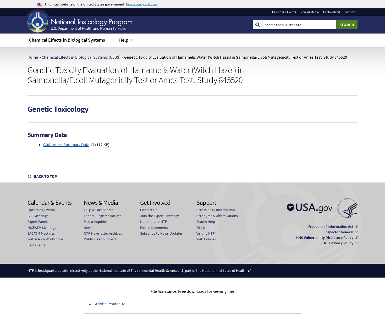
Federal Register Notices (102, 215)
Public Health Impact (100, 239)
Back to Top (45, 176)
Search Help (205, 221)
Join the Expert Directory (159, 215)
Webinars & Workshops (45, 239)
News (88, 227)
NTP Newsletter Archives (103, 233)
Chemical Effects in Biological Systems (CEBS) (81, 57)
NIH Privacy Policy (338, 243)
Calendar (284, 12)
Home (33, 57)
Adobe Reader (107, 303)
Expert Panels (38, 221)
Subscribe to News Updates (161, 233)
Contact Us (148, 209)
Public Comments (154, 227)
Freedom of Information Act (330, 226)
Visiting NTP (205, 233)
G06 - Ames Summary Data (66, 144)
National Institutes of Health (224, 270)
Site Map (203, 227)
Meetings (38, 215)
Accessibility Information (215, 209)
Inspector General (338, 232)
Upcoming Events (41, 209)
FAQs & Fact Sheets (98, 209)
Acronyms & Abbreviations (217, 215)
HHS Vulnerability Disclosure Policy (324, 237)
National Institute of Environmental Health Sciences (138, 270)
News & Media (309, 12)
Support (349, 12)
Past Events (36, 245)
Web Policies (206, 239)
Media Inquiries (95, 221)
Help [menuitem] (123, 40)
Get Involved (331, 12)
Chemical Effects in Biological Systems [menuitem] (67, 40)
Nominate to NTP (153, 221)
